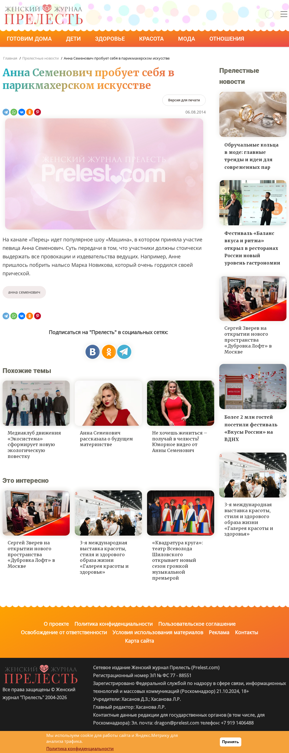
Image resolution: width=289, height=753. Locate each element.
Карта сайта (139, 640)
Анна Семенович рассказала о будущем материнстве (106, 439)
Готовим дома (30, 38)
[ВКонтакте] (21, 112)
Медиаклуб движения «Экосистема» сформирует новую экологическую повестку (34, 444)
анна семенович (24, 292)
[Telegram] (6, 112)
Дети (74, 38)
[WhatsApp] (13, 112)
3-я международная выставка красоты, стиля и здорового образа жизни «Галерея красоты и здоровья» (104, 557)
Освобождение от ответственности (64, 632)
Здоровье (110, 38)
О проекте (56, 623)
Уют (68, 54)
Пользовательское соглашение (197, 623)
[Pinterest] (37, 112)
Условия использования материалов (158, 632)
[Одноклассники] (29, 112)
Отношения (227, 38)
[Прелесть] (43, 6)
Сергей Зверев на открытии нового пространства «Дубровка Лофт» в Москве (31, 554)
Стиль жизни (28, 54)
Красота (152, 38)
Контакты (246, 632)
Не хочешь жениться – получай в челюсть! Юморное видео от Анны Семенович (179, 441)
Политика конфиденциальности (114, 623)
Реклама (219, 632)
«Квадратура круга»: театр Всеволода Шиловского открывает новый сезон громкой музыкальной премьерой (177, 560)
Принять (230, 741)
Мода (187, 38)
